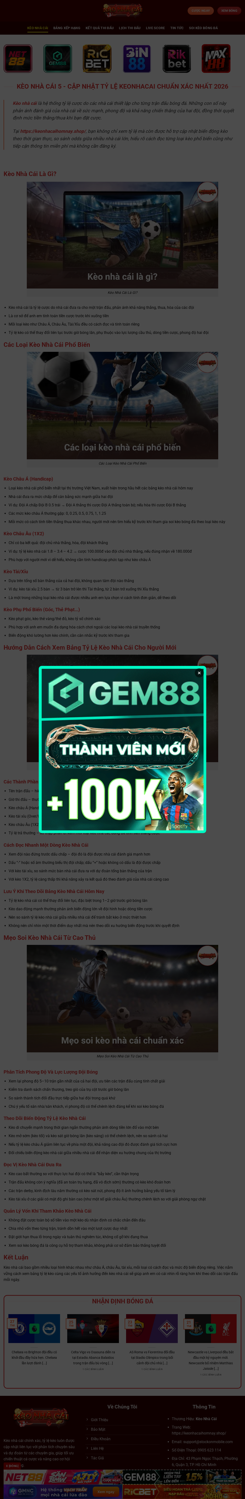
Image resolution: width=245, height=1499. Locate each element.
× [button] (199, 672)
